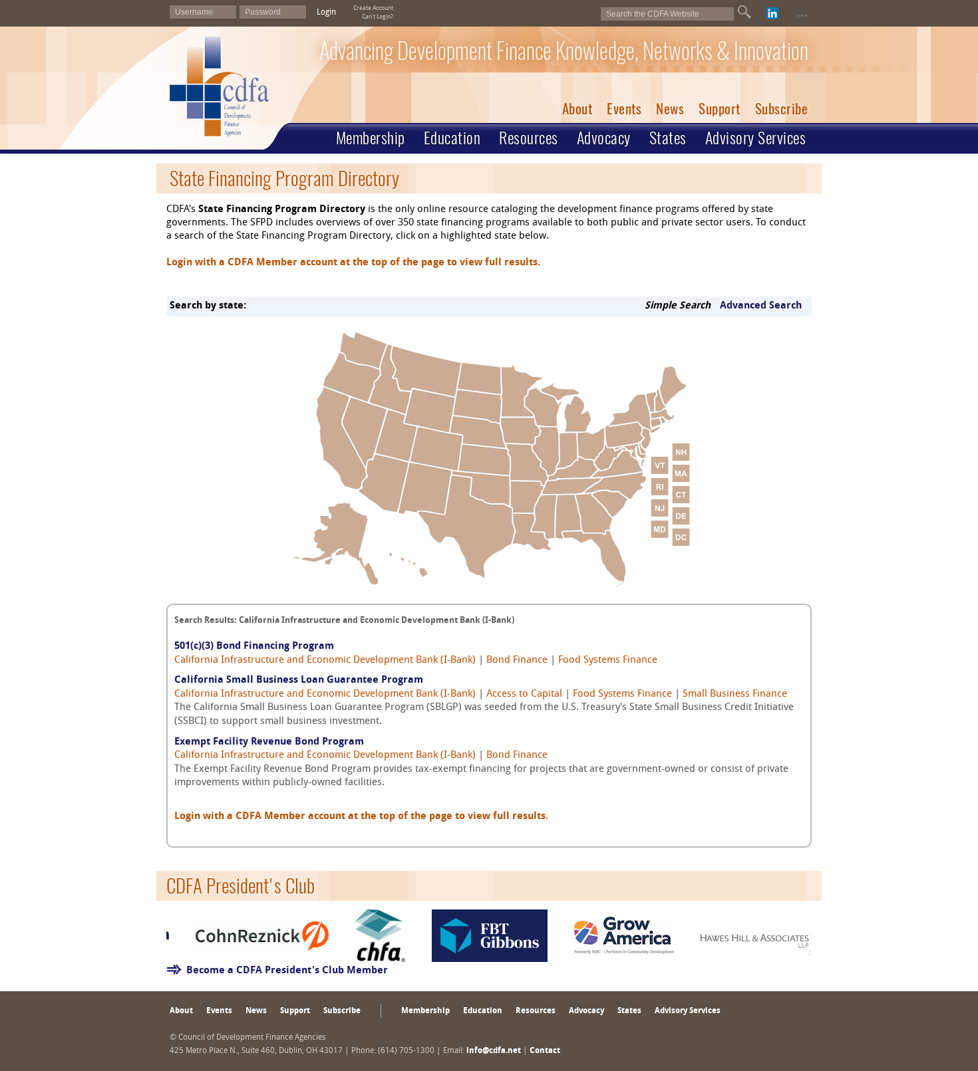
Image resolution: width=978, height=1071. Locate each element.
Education (452, 137)
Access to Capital (524, 694)
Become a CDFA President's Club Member (287, 971)
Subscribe (781, 108)
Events (624, 108)
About (577, 108)
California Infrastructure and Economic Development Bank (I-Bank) (325, 660)
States (668, 137)
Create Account (373, 8)
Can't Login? (377, 17)
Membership (370, 137)
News (670, 108)
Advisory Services (755, 137)
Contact (545, 1051)
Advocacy (604, 137)
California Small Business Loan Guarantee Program (298, 680)
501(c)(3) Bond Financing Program (254, 647)
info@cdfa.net (493, 1051)
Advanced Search (761, 306)
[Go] (744, 12)
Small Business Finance (735, 694)
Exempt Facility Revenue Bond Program (269, 742)
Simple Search (678, 306)
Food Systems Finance (607, 660)
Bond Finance (517, 660)
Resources (528, 137)
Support (719, 108)
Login (326, 13)
